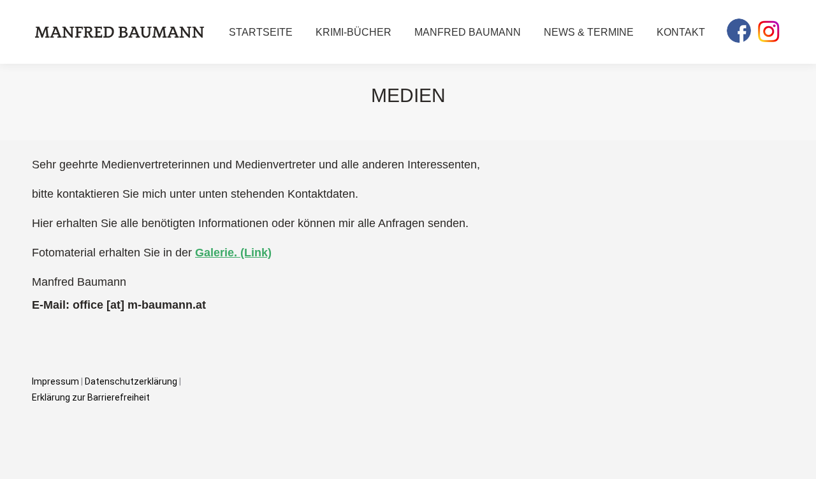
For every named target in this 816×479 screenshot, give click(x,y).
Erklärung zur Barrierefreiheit (91, 397)
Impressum (55, 381)
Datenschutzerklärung (132, 381)
